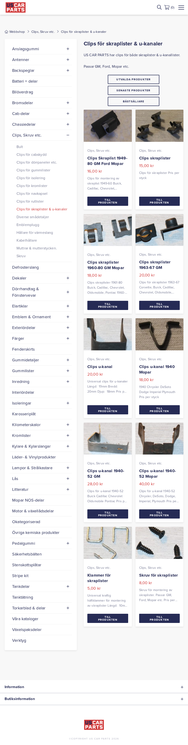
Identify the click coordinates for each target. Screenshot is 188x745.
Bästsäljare (133, 101)
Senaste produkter (133, 90)
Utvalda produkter (133, 79)
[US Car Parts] (16, 7)
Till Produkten (107, 201)
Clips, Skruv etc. (43, 31)
